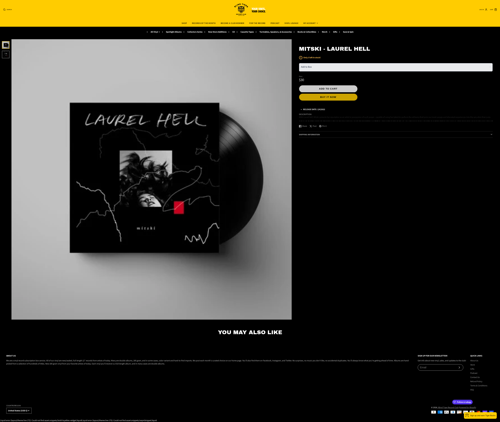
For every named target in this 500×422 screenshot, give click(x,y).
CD (233, 31)
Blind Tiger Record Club (448, 407)
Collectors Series (194, 31)
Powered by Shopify (467, 407)
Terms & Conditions (478, 385)
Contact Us (475, 377)
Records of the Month (204, 23)
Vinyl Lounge (291, 23)
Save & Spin (348, 31)
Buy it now (328, 97)
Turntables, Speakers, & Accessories (276, 31)
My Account (309, 23)
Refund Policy (476, 381)
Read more (304, 120)
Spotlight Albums (174, 31)
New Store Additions (217, 31)
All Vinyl (154, 31)
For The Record (257, 23)
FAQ (472, 389)
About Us (474, 360)
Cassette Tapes (247, 31)
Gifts (335, 31)
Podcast (275, 23)
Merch (324, 31)
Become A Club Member (232, 23)
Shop (184, 23)
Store (472, 364)
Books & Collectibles (307, 31)
